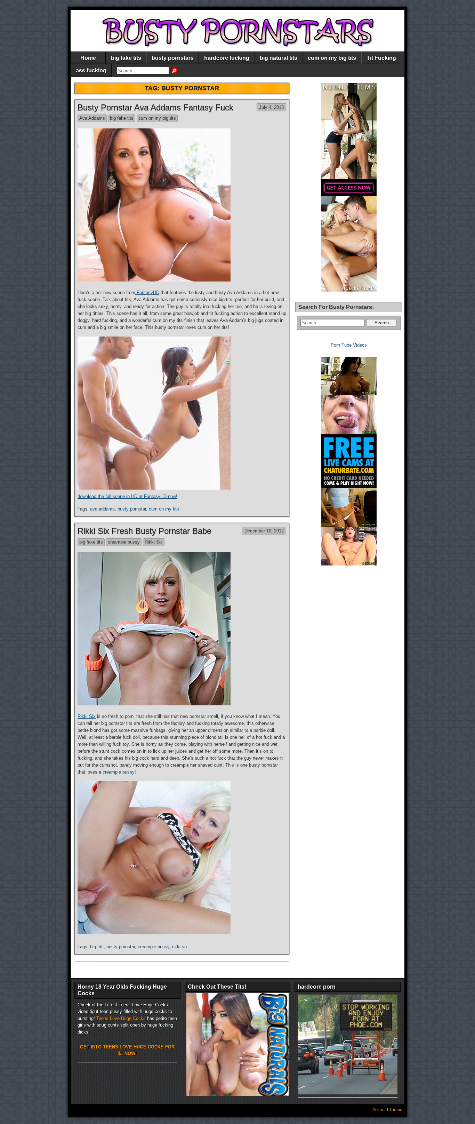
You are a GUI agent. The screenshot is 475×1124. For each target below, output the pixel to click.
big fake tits (126, 58)
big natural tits (278, 58)
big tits (97, 946)
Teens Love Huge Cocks (121, 1018)
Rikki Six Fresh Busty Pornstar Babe (144, 531)
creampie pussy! (119, 772)
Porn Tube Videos (349, 345)
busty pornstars (173, 58)
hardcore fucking (226, 58)
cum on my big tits (332, 58)
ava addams (102, 509)
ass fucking (91, 70)
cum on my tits (164, 509)
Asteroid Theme (387, 1109)
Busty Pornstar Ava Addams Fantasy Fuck (155, 107)
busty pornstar (132, 509)
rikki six (180, 946)
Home (88, 58)
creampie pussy (124, 542)
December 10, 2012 (264, 530)
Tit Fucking (381, 58)
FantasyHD (147, 292)
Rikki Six (154, 542)
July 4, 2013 (271, 107)
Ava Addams (92, 118)
